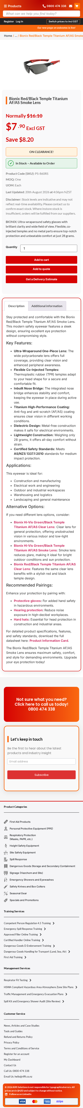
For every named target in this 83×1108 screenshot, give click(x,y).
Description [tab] (16, 306)
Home (8, 35)
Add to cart (41, 259)
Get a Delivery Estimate (41, 279)
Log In (19, 21)
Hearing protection (28, 610)
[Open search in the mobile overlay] (41, 13)
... (16, 35)
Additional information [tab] (46, 306)
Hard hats (21, 619)
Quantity (11, 247)
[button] (63, 21)
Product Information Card (49, 641)
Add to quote (41, 269)
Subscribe (42, 775)
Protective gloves (27, 601)
